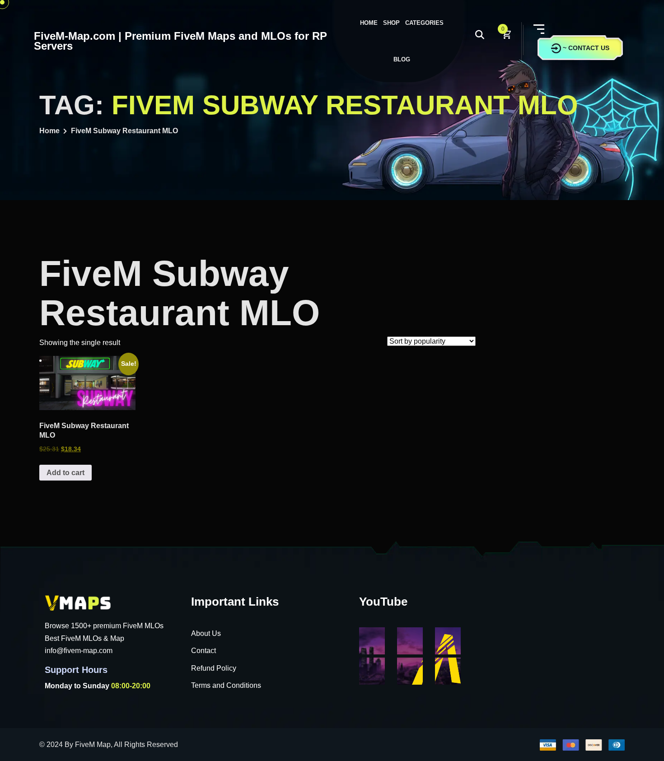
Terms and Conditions (226, 685)
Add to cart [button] (65, 472)
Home (369, 22)
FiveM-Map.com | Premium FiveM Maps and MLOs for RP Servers (180, 41)
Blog (401, 59)
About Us (206, 633)
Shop (391, 22)
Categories (424, 22)
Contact (203, 650)
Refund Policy (213, 668)
